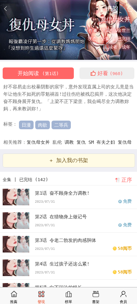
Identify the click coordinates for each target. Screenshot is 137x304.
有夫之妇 (107, 142)
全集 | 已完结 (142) (25, 179)
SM (92, 142)
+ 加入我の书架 (69, 160)
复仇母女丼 (40, 142)
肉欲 (42, 125)
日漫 (26, 125)
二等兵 (61, 125)
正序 (126, 180)
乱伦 (59, 142)
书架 (112, 8)
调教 (70, 142)
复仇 (82, 142)
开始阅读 (38, 73)
